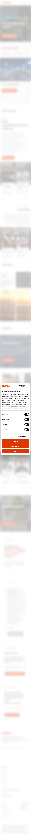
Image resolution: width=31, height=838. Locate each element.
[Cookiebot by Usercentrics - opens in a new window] (18, 386)
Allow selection (15, 446)
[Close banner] (28, 385)
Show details (22, 436)
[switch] (26, 419)
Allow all (15, 441)
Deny (15, 451)
